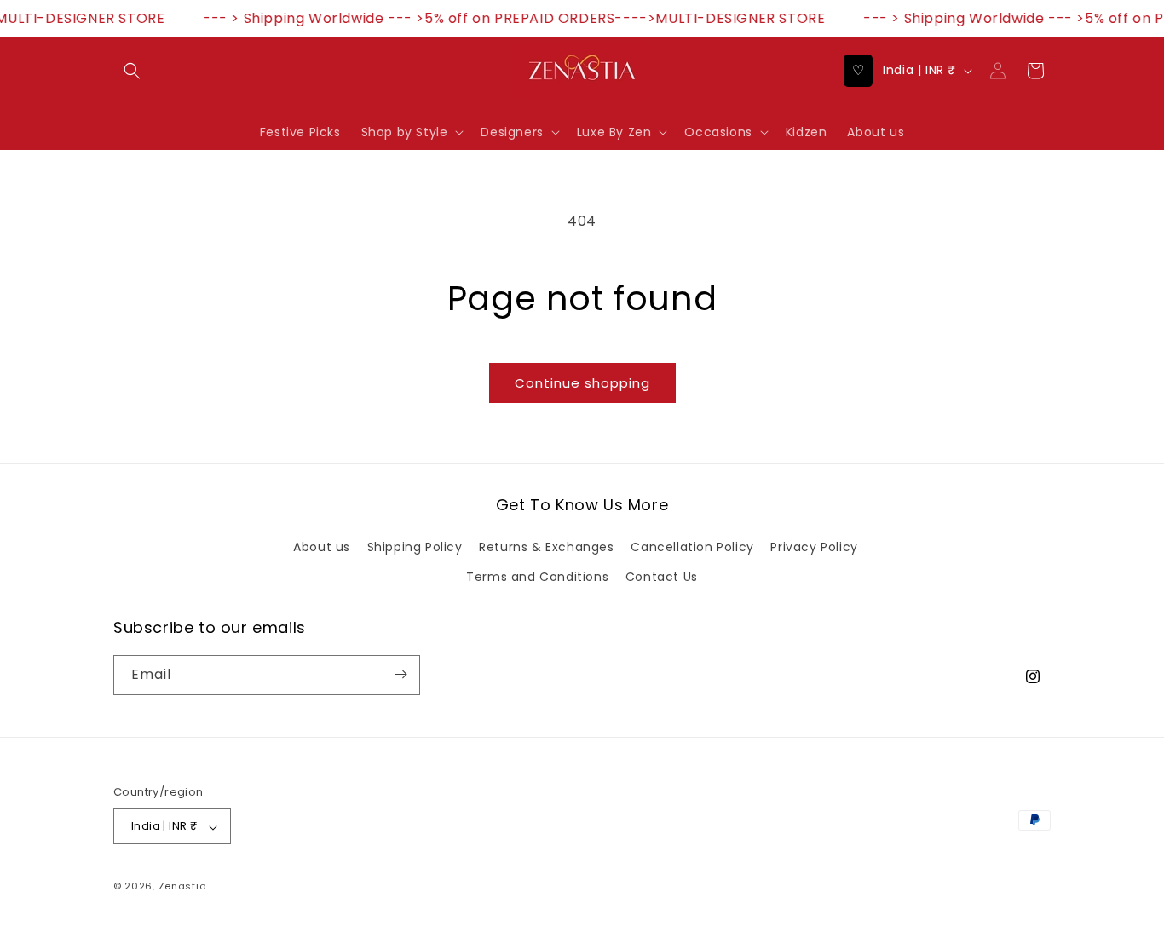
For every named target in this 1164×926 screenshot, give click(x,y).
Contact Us (661, 576)
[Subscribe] (400, 674)
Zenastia (182, 887)
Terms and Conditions (537, 576)
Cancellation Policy (692, 546)
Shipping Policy (415, 546)
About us (321, 546)
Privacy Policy (813, 546)
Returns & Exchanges (546, 546)
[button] (132, 70)
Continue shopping (582, 383)
